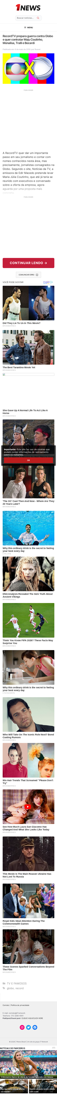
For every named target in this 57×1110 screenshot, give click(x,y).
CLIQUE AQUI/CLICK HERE (32, 1018)
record (20, 988)
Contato (6, 1005)
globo (10, 988)
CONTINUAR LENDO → (28, 263)
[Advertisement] (28, 120)
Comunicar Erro (26, 275)
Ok (28, 460)
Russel (37, 49)
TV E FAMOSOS (17, 983)
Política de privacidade (20, 1005)
